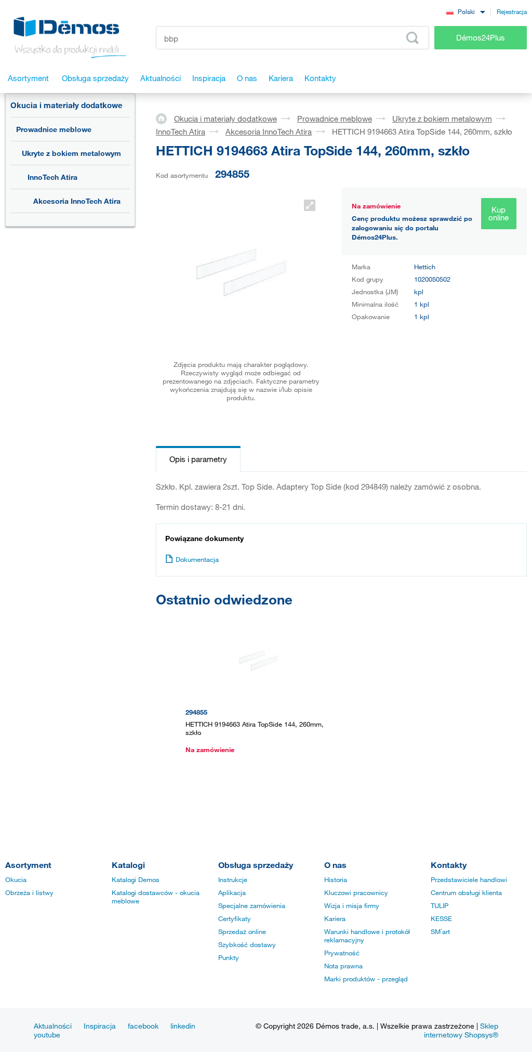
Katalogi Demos (135, 879)
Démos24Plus (480, 37)
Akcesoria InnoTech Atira (77, 200)
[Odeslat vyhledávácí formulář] (412, 38)
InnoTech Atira (52, 177)
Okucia (15, 879)
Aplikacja (232, 892)
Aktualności (53, 1025)
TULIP (439, 905)
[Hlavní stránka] (165, 118)
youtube (47, 1034)
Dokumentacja (197, 559)
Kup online (498, 213)
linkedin (182, 1025)
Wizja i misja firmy (351, 905)
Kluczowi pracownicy (356, 892)
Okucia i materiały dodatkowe (66, 105)
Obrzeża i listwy (29, 892)
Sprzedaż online (242, 931)
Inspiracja (100, 1025)
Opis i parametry (198, 459)
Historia (335, 879)
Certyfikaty (234, 918)
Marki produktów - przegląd (366, 979)
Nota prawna (343, 966)
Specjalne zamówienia (251, 905)
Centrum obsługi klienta (466, 892)
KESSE (441, 918)
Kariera (334, 918)
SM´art (440, 931)
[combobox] (465, 11)
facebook (143, 1025)
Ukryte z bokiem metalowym (71, 153)
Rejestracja (512, 11)
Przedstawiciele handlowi (469, 879)
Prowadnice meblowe (53, 129)
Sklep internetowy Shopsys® (461, 1030)
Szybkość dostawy (247, 944)
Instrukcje (232, 879)
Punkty (228, 957)
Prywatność (342, 953)
